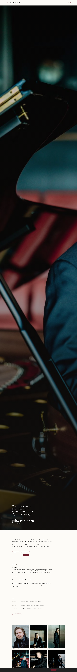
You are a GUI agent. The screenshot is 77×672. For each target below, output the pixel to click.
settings (46, 669)
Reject (60, 669)
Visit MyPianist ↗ (16, 576)
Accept (53, 669)
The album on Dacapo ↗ (17, 589)
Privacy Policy (16, 670)
